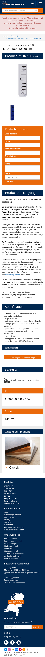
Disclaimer (8, 525)
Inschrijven (37, 627)
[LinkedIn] (7, 642)
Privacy (7, 520)
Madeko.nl (8, 548)
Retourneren (9, 517)
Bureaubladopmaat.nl (13, 541)
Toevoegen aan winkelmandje (22, 357)
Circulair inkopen (10, 501)
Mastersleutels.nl (11, 551)
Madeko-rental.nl (11, 546)
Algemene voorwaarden (14, 527)
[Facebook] (13, 642)
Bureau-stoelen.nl (11, 538)
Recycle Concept (11, 498)
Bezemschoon (10, 493)
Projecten (8, 491)
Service (7, 496)
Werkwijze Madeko (12, 503)
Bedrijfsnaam (11, 134)
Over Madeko (9, 488)
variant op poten (12, 274)
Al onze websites (11, 558)
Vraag (7, 163)
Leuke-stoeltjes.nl (11, 543)
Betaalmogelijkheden (12, 514)
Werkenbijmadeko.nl (12, 556)
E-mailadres (10, 156)
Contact (7, 512)
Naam (7, 141)
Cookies (7, 522)
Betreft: (8, 173)
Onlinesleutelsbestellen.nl (14, 553)
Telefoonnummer (12, 148)
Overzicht (13, 467)
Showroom (8, 486)
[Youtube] (19, 642)
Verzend (10, 181)
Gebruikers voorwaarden (14, 530)
